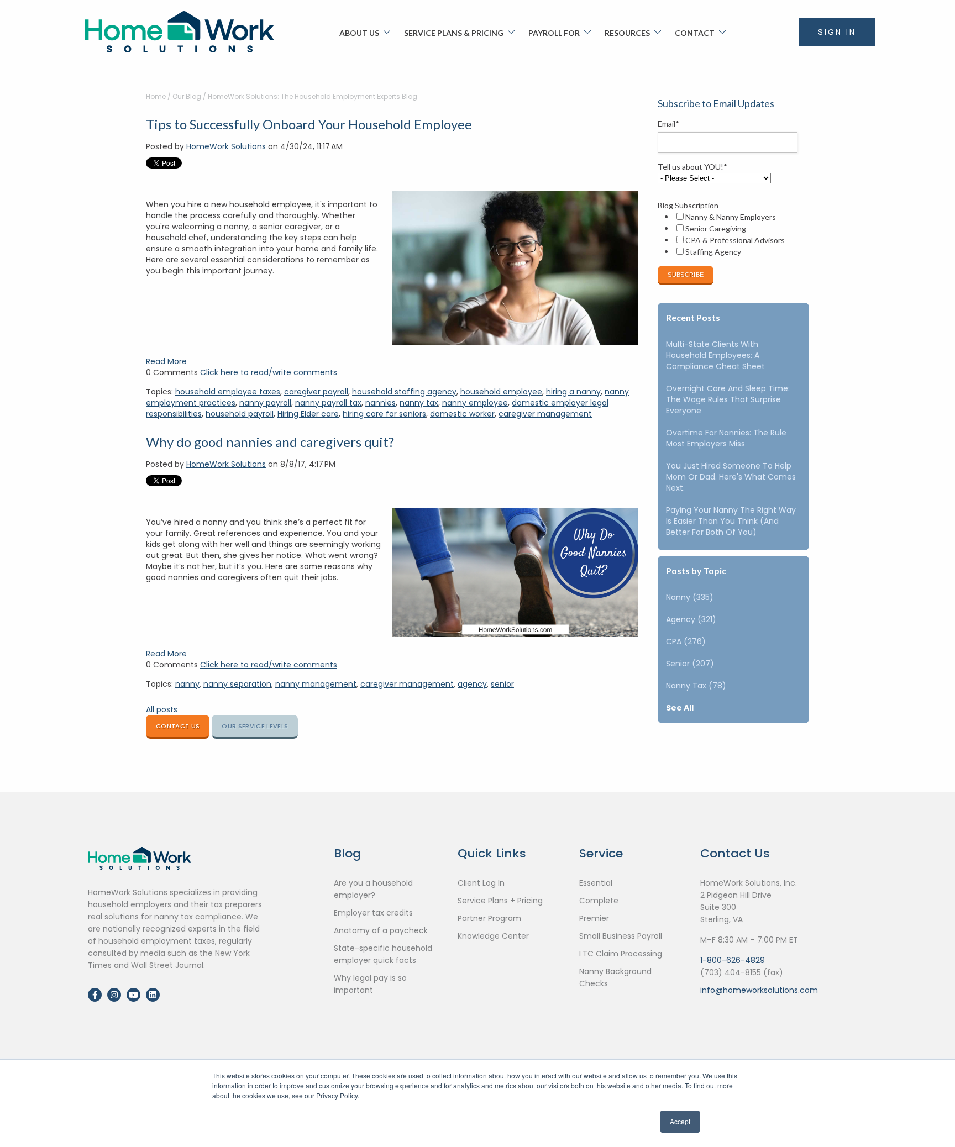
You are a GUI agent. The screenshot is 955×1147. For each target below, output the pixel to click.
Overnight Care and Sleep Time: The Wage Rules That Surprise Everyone (728, 399)
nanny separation (237, 684)
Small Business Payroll (620, 935)
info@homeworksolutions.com (759, 990)
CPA (686, 641)
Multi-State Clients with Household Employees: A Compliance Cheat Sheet (715, 355)
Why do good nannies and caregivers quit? (270, 442)
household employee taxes (227, 391)
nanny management (315, 684)
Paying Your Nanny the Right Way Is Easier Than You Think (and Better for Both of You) (731, 521)
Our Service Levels (255, 726)
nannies (380, 402)
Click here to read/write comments (268, 372)
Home (156, 96)
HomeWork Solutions (226, 146)
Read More (166, 361)
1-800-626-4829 (732, 960)
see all (680, 707)
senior (502, 684)
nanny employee (475, 402)
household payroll (240, 413)
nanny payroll (265, 402)
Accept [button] (680, 1121)
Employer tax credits (373, 912)
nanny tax (419, 402)
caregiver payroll (316, 391)
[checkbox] (731, 234)
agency (472, 684)
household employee (501, 391)
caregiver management (545, 413)
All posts (161, 709)
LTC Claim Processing (620, 953)
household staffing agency (404, 391)
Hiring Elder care (308, 413)
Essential (595, 882)
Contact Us (178, 726)
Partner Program (489, 918)
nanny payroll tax (328, 402)
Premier (594, 918)
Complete (598, 900)
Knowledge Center (493, 935)
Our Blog (186, 96)
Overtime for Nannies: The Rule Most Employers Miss (726, 438)
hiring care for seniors (384, 413)
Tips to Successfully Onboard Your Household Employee (309, 124)
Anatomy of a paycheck (381, 930)
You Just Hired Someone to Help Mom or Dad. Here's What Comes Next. (731, 476)
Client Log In (481, 882)
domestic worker (462, 413)
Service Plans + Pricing (500, 900)
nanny (187, 684)
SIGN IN (837, 32)
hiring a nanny (573, 391)
